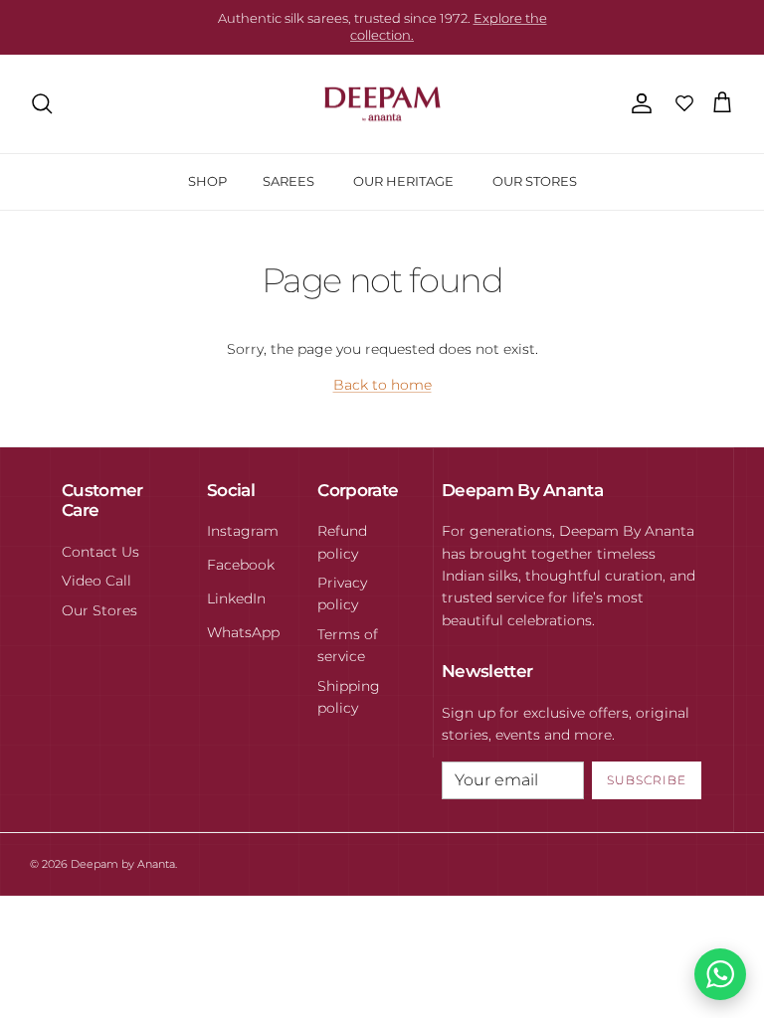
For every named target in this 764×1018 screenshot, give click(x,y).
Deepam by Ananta (123, 864)
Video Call (96, 581)
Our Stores (534, 181)
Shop (207, 181)
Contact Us (100, 552)
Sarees (288, 181)
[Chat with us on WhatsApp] (720, 974)
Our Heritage (403, 181)
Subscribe (646, 779)
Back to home (382, 385)
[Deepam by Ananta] (382, 104)
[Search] (42, 103)
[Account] (638, 103)
